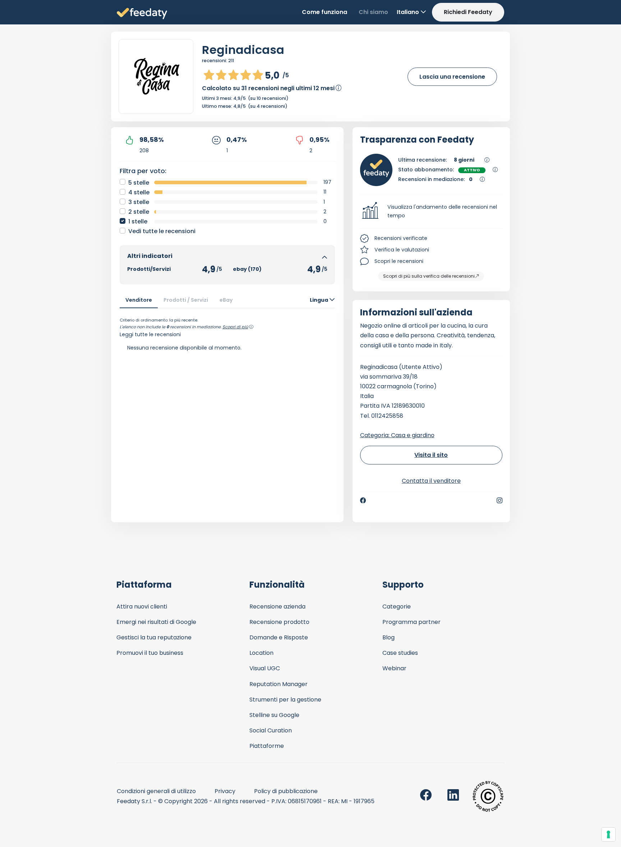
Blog (388, 637)
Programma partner (411, 622)
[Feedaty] (142, 14)
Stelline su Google (274, 715)
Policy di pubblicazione (286, 791)
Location (261, 653)
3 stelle (138, 202)
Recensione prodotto (279, 622)
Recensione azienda (277, 606)
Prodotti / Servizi (186, 300)
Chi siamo (373, 12)
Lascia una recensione (452, 77)
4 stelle (139, 192)
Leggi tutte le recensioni (150, 334)
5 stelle (138, 183)
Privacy (225, 791)
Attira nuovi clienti (141, 606)
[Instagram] (499, 500)
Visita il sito (431, 455)
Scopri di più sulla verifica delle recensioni (429, 276)
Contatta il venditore (431, 481)
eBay (226, 300)
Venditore (138, 300)
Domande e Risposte (278, 637)
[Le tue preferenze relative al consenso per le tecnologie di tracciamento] (608, 834)
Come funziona (324, 12)
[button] (431, 211)
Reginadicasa (243, 50)
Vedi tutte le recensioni (162, 231)
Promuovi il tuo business (149, 653)
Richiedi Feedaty (468, 12)
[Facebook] (363, 500)
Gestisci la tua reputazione (154, 637)
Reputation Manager (278, 684)
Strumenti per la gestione (285, 699)
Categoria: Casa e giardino (397, 435)
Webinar (394, 668)
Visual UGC (264, 668)
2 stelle (138, 212)
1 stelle (137, 221)
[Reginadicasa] (156, 76)
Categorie (396, 606)
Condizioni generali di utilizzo (156, 791)
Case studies (400, 653)
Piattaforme (266, 746)
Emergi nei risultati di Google (156, 622)
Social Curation (270, 730)
